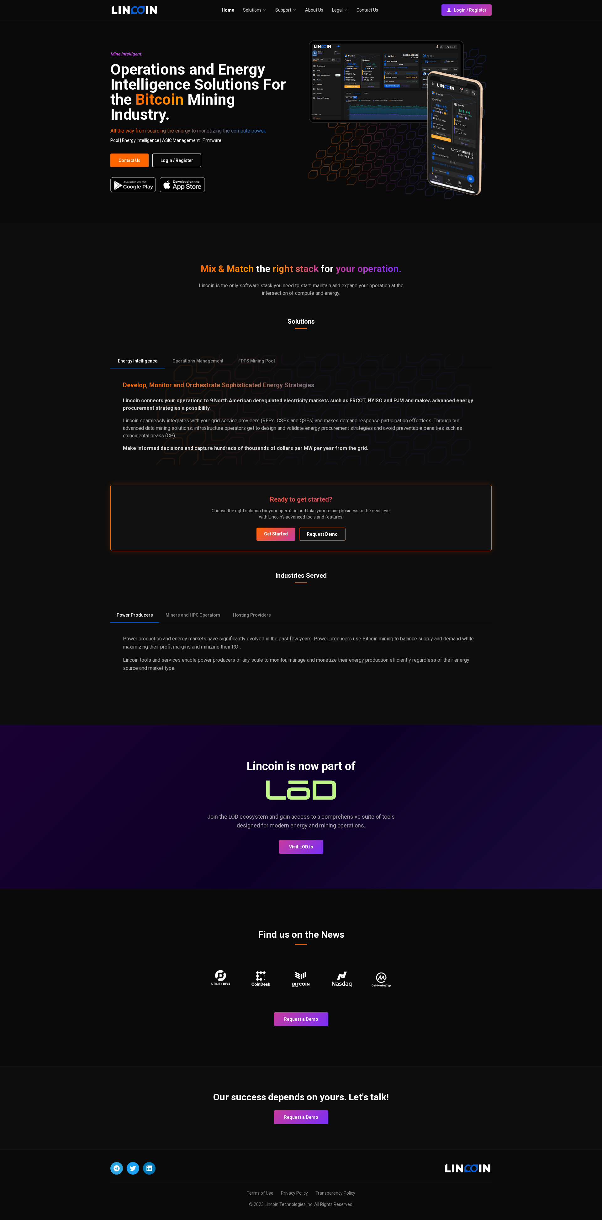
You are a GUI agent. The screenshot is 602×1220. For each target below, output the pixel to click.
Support (283, 10)
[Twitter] (133, 1168)
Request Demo (322, 534)
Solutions (252, 10)
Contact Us (367, 10)
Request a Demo (301, 1019)
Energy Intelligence (137, 360)
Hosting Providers (252, 615)
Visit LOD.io (301, 846)
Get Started (276, 533)
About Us (314, 10)
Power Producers (135, 615)
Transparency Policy (335, 1193)
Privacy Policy (294, 1193)
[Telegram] (116, 1168)
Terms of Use (260, 1193)
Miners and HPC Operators (193, 615)
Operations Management (197, 360)
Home (228, 10)
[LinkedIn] (149, 1168)
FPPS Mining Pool (256, 360)
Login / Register (470, 10)
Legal (337, 10)
